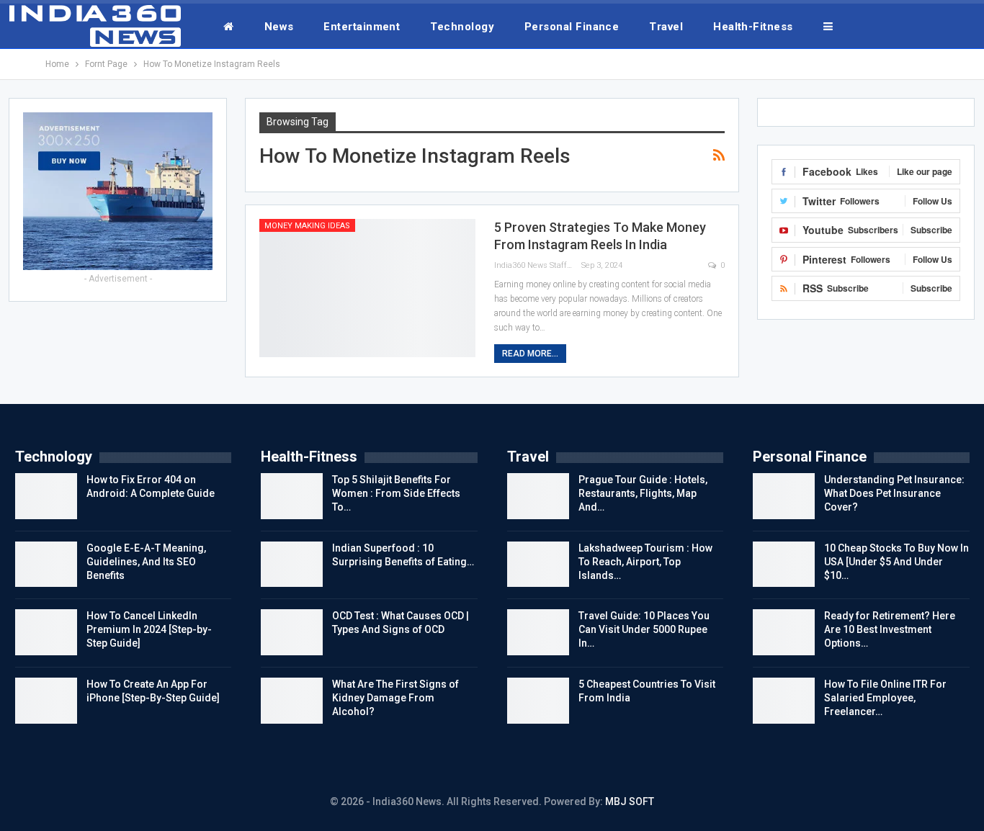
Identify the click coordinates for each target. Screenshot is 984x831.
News (279, 26)
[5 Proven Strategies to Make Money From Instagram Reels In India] (367, 288)
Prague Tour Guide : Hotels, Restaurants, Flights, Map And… (642, 493)
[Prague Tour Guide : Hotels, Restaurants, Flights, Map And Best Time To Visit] (538, 496)
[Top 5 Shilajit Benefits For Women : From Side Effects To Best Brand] (292, 496)
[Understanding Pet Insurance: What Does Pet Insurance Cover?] (784, 496)
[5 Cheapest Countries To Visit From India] (538, 701)
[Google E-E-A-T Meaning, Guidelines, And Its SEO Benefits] (46, 565)
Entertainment (361, 26)
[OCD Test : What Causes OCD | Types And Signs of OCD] (292, 632)
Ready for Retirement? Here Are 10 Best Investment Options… (889, 629)
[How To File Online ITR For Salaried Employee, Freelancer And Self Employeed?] (784, 701)
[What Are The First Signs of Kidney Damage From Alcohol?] (292, 701)
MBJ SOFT (629, 801)
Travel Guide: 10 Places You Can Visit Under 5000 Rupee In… (644, 629)
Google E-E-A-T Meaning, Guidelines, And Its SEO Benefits (146, 561)
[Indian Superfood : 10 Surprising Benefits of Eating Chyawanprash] (292, 565)
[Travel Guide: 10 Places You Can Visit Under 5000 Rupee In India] (538, 632)
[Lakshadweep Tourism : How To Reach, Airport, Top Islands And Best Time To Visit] (538, 565)
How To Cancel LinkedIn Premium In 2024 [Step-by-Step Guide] (149, 629)
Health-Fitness (752, 26)
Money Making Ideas (307, 225)
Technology (462, 26)
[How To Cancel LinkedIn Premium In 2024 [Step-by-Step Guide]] (46, 632)
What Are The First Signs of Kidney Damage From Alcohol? (395, 697)
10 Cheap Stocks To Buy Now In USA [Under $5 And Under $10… (896, 561)
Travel (666, 26)
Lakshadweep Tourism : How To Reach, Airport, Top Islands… (645, 561)
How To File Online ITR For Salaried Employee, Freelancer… (885, 697)
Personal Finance (571, 26)
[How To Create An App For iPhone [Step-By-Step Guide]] (46, 701)
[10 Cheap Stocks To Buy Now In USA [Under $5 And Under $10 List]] (784, 565)
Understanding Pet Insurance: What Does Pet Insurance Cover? (894, 493)
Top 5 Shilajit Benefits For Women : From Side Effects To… (396, 493)
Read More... (530, 354)
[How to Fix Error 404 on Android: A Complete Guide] (46, 496)
